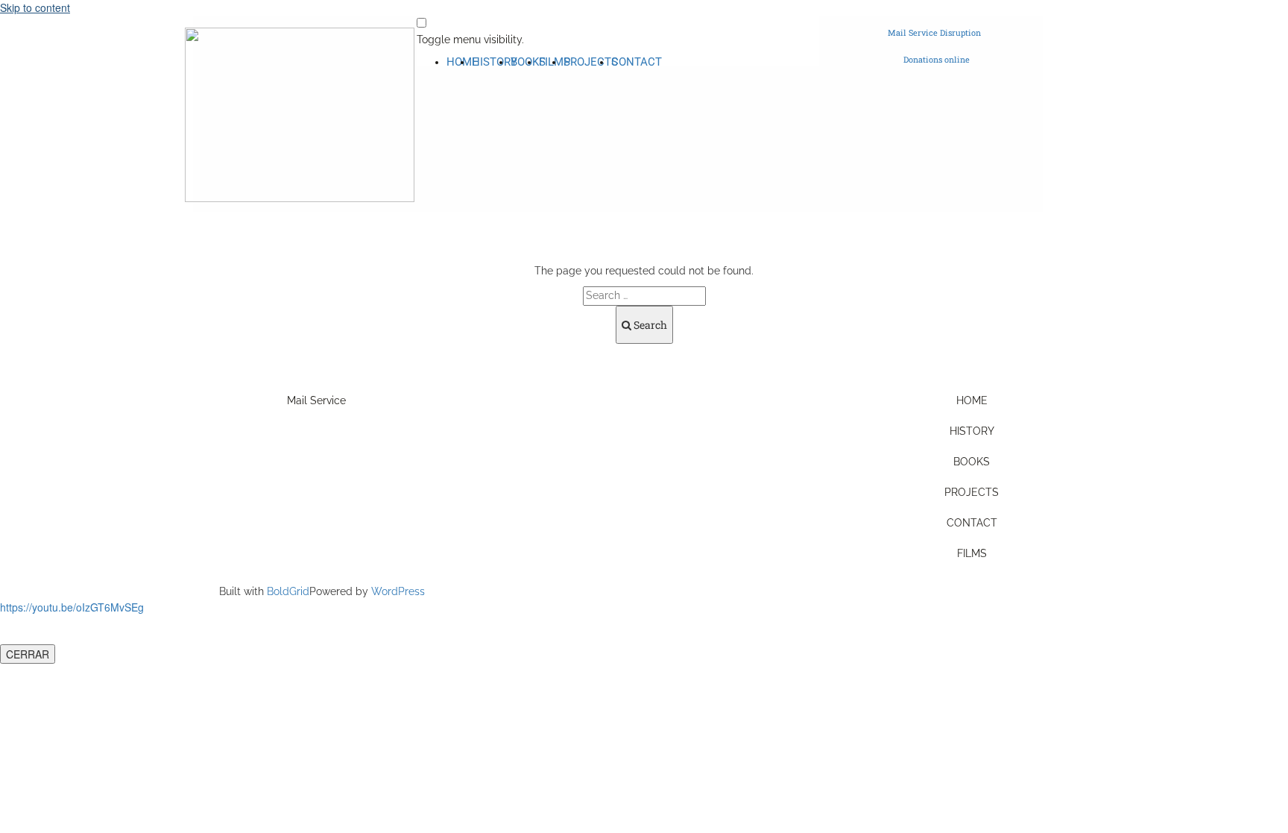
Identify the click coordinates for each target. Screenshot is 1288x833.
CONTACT (636, 62)
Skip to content (35, 7)
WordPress (398, 591)
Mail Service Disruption (934, 32)
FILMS (972, 553)
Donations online (936, 59)
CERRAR (27, 654)
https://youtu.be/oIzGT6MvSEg (72, 607)
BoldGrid (288, 591)
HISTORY (494, 62)
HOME (972, 400)
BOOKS (971, 462)
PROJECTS (591, 62)
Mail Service (316, 400)
